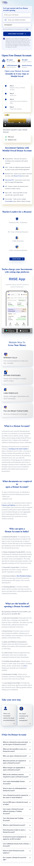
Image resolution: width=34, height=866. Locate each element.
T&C (27, 29)
